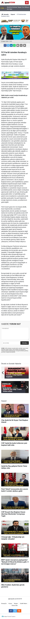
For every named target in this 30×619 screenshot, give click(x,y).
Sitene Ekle (15, 605)
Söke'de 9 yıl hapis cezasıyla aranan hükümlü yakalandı (17, 8)
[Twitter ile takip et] (15, 610)
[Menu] (26, 2)
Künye (10, 603)
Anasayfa (6, 14)
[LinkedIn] (11, 45)
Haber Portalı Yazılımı (9, 616)
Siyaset (13, 14)
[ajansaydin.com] (8, 2)
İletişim (16, 603)
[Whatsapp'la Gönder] (14, 45)
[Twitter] (8, 45)
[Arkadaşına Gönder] (17, 45)
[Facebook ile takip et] (11, 610)
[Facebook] (5, 45)
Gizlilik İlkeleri (23, 603)
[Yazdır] (21, 45)
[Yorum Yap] (24, 45)
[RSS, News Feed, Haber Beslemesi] (19, 610)
